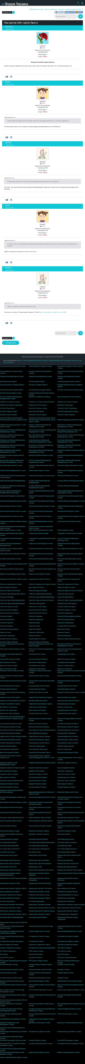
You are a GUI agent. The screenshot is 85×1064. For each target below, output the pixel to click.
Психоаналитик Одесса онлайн (68, 743)
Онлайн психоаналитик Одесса (10, 743)
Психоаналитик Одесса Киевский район (42, 730)
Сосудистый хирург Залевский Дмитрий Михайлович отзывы (42, 1010)
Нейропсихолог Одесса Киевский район (13, 736)
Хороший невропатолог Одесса (39, 686)
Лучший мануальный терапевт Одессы (42, 911)
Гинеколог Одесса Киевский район (69, 639)
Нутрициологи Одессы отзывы (10, 659)
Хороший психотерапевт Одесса (40, 752)
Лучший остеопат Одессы (8, 415)
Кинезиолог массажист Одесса (39, 831)
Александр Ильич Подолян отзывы (40, 366)
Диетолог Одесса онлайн (8, 669)
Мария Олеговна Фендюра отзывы (11, 718)
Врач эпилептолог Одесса (37, 710)
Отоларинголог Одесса (36, 941)
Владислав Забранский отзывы (68, 792)
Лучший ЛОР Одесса (35, 957)
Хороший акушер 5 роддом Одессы (11, 390)
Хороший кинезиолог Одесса (38, 839)
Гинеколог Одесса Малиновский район (41, 597)
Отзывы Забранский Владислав (68, 486)
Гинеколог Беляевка (64, 635)
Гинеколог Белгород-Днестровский (69, 616)
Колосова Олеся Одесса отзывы (10, 559)
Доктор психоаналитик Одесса (39, 727)
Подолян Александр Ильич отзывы (40, 376)
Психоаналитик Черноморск (9, 749)
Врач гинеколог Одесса (36, 587)
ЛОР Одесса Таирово (64, 948)
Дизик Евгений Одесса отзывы (39, 981)
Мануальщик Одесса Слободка (39, 860)
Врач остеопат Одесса (36, 411)
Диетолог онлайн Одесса (66, 665)
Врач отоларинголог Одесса (9, 945)
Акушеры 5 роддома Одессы (38, 385)
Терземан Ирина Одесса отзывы (11, 506)
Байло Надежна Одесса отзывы (10, 530)
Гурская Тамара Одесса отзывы (39, 931)
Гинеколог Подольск (6, 626)
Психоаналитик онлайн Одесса (39, 743)
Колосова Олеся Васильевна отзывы (41, 559)
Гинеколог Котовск (64, 629)
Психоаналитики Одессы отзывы (11, 723)
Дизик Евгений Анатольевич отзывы (70, 981)
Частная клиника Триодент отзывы (12, 969)
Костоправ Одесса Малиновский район (42, 842)
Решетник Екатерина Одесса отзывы (12, 649)
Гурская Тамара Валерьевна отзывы (70, 931)
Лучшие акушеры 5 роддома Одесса (12, 385)
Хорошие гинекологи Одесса (67, 603)
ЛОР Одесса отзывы (64, 951)
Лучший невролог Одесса (37, 689)
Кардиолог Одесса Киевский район (11, 790)
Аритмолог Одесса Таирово (67, 780)
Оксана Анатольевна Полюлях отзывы (13, 366)
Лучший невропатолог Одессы (10, 686)
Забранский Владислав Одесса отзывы (42, 506)
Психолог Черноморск (65, 749)
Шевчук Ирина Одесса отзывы (39, 676)
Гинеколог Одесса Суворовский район (70, 600)
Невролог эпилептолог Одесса (10, 697)
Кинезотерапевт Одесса (8, 826)
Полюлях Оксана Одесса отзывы (11, 393)
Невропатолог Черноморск (38, 707)
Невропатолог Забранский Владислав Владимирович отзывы (12, 431)
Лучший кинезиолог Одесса (9, 839)
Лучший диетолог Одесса (37, 654)
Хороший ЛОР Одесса (36, 954)
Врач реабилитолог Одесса (67, 888)
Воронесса (9, 27)
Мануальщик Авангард (65, 860)
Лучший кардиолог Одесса (66, 787)
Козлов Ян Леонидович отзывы (68, 1040)
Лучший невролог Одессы (8, 689)
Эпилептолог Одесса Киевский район (12, 717)
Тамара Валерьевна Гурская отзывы (41, 926)
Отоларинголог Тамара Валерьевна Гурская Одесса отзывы (12, 932)
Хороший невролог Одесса (66, 689)
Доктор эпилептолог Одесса (67, 697)
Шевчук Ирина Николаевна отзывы (69, 676)
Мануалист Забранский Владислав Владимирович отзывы (69, 446)
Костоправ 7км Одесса (7, 852)
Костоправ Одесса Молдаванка (39, 849)
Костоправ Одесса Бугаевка (9, 845)
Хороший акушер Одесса (8, 381)
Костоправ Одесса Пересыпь (38, 845)
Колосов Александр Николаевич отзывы (71, 990)
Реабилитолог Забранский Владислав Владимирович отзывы (12, 441)
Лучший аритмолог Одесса (38, 780)
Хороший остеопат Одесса (38, 415)
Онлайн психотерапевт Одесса (39, 740)
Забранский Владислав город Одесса (12, 496)
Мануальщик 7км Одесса (8, 867)
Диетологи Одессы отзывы (66, 659)
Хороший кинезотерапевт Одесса (40, 826)
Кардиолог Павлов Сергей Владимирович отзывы (8, 763)
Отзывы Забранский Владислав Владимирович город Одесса (10, 492)
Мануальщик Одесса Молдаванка (40, 863)
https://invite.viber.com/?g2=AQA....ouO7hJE (52, 312)
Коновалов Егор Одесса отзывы (39, 1031)
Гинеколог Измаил (6, 616)
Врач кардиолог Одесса (65, 784)
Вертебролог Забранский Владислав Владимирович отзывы (70, 426)
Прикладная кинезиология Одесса (11, 807)
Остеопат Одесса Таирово (66, 415)
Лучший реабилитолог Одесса (10, 898)
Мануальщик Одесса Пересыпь (10, 860)
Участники (61, 9)
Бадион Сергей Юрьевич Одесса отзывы (13, 1057)
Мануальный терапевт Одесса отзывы (42, 908)
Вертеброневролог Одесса (66, 704)
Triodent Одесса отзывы (65, 973)
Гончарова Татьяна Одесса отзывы (40, 1043)
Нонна (7, 82)
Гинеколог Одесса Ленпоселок (10, 590)
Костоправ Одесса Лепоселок (10, 849)
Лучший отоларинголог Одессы (10, 948)
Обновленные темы (36, 9)
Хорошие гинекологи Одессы (9, 613)
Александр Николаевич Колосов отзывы (13, 985)
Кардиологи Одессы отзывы (9, 784)
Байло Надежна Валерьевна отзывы (41, 530)
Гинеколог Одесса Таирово (9, 642)
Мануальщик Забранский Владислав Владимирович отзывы (41, 451)
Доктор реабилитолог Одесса (10, 892)
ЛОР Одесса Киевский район (67, 957)
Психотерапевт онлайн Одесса (68, 740)
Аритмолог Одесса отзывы (66, 774)
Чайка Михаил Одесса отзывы (68, 1014)
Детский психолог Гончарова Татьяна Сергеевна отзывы (12, 1044)
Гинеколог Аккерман (35, 616)
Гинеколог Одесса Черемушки (39, 642)
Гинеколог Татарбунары (66, 623)
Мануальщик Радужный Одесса (10, 870)
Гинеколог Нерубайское (65, 597)
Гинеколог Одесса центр (66, 594)
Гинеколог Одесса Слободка (38, 590)
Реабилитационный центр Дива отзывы (13, 420)
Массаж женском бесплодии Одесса (12, 569)
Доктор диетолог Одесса (8, 662)
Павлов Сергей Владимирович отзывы (13, 470)
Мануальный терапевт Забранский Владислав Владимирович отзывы (12, 461)
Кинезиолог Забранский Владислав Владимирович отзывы (11, 436)
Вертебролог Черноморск (8, 707)
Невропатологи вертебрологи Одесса (12, 700)
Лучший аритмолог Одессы (66, 777)
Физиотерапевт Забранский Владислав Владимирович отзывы (71, 436)
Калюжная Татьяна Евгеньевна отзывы (13, 501)
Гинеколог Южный (64, 632)
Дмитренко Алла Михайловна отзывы (70, 1023)
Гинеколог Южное (35, 635)
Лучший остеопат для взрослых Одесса (42, 418)
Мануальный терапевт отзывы (10, 908)
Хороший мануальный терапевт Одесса (13, 914)
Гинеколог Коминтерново (66, 619)
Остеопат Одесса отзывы (8, 411)
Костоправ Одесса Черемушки (68, 914)
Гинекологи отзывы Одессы (9, 629)
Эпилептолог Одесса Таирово (10, 713)
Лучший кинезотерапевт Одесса (68, 817)
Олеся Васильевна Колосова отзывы (41, 548)
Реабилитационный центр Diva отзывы (71, 420)
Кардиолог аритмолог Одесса (38, 768)
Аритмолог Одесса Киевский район (11, 780)
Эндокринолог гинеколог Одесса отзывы (13, 579)
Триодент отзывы (63, 969)
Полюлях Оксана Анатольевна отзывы (70, 390)
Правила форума (71, 9)
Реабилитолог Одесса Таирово (68, 402)
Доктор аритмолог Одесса (8, 771)
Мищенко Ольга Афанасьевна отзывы (12, 574)
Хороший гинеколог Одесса (38, 613)
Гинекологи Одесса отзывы (9, 607)
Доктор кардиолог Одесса (66, 768)
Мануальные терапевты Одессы (11, 911)
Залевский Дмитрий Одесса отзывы (69, 1009)
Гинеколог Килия (34, 626)
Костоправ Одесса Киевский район (11, 917)
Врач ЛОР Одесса (63, 954)
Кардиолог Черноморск (36, 771)
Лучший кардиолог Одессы (38, 787)
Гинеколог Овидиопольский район (40, 594)
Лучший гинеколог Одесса (37, 639)
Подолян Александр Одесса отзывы (12, 376)
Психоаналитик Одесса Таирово (68, 727)
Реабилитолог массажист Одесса (39, 898)
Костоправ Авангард (64, 845)
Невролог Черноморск (65, 707)
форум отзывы (22, 360)
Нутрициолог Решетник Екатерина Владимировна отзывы (69, 645)
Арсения (8, 142)
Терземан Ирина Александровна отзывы (71, 501)
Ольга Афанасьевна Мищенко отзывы (70, 548)
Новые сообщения (50, 9)
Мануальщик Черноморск (66, 901)
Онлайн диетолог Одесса (37, 665)
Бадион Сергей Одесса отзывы (39, 1052)
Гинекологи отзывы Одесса (38, 607)
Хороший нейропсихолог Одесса (68, 730)
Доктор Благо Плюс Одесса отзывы (69, 521)
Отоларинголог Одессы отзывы (68, 941)
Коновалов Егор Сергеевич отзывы (69, 1031)
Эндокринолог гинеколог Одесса (39, 579)
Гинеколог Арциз (34, 623)
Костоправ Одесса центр (66, 839)
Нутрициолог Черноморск (37, 669)
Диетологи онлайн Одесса (37, 662)
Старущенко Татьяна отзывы (38, 533)
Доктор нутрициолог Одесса (38, 659)
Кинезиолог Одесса (64, 834)
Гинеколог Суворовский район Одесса (12, 594)
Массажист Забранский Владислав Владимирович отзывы (69, 461)
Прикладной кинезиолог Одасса (10, 812)
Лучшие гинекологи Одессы (38, 610)
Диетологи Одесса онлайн (8, 665)
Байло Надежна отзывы (65, 530)
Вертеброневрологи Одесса (38, 700)
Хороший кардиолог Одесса (9, 787)
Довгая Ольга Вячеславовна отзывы (41, 455)
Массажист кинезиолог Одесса (39, 834)
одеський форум (54, 360)
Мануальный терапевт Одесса (68, 911)
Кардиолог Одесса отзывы (37, 784)
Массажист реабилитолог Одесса (40, 397)
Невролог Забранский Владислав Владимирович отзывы (40, 426)
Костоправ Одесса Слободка (67, 842)
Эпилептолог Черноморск (8, 710)
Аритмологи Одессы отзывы (38, 774)
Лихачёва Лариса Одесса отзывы (11, 465)
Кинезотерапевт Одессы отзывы (40, 817)
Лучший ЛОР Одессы (7, 957)
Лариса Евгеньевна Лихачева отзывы (13, 554)
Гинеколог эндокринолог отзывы (11, 584)
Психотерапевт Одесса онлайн (10, 740)
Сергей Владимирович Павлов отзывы (42, 757)
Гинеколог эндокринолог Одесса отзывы (42, 584)
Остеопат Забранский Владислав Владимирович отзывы (11, 397)
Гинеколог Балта (5, 632)
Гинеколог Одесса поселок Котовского (70, 590)
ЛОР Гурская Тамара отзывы (38, 961)
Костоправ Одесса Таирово (38, 917)
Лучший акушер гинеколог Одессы (69, 381)
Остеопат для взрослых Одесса (68, 411)
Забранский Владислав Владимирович (13, 481)
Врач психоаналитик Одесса (38, 723)
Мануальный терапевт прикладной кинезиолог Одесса (41, 803)
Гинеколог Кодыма (35, 629)
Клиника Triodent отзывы (8, 973)
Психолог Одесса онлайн (66, 746)
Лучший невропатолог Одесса (68, 686)
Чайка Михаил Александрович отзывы (13, 1019)
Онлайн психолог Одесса (8, 746)
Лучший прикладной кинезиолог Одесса (42, 797)
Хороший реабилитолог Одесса (68, 895)
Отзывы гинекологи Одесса (67, 607)
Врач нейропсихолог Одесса (38, 733)
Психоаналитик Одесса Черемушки (11, 730)
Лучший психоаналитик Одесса (68, 723)
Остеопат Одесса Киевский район (11, 418)
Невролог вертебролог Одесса (10, 704)
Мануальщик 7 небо (35, 867)
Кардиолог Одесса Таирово (9, 774)
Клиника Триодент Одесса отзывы (40, 969)
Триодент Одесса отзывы (66, 964)
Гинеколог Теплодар (6, 597)
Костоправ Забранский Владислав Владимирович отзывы (69, 441)
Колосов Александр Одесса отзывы (40, 990)
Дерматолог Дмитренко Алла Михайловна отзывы (9, 1023)
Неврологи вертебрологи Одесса (69, 700)
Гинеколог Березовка (7, 619)
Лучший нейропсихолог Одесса (68, 736)
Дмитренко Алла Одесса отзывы (39, 1023)
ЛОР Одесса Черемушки (8, 951)
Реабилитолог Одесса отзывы (10, 402)
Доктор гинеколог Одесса (8, 587)
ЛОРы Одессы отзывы (36, 951)
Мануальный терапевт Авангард (40, 883)
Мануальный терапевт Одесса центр (70, 870)
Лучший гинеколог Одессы (9, 639)
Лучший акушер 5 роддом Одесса (40, 390)
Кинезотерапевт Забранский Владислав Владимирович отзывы (42, 431)
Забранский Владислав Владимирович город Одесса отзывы (70, 492)
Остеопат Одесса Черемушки (67, 408)
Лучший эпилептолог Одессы (38, 713)
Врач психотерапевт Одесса (9, 752)
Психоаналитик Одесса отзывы (10, 727)
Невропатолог (5, 757)
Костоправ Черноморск (36, 901)
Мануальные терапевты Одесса (39, 914)
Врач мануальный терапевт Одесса (69, 908)
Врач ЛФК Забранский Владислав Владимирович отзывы (40, 436)
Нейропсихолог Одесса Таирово (39, 736)
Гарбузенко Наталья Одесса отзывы (41, 543)
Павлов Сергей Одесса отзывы (39, 470)
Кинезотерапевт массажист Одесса (40, 821)
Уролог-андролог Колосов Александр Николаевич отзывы (12, 991)
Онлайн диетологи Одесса (66, 662)
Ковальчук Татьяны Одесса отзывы (12, 670)
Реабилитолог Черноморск (38, 405)
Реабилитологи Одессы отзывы (39, 892)
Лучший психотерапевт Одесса (68, 752)
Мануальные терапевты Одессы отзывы (71, 904)
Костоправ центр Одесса (8, 842)
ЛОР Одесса (4, 954)
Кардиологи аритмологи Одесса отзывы (42, 763)
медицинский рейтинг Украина (38, 360)
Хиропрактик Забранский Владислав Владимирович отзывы (41, 446)
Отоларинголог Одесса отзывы (39, 936)
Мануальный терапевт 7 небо (10, 883)
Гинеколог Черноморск (7, 635)
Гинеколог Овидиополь (65, 613)
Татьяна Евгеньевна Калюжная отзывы (13, 681)
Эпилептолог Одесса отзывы (38, 692)
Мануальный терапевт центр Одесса (41, 870)
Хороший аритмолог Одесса (38, 777)
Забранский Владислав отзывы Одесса (42, 475)
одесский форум (65, 360)
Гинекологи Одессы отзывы (67, 610)
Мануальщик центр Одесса (9, 855)
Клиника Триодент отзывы (9, 964)
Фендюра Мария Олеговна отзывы (11, 516)
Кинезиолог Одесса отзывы (67, 831)
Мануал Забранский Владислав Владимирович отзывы (10, 451)
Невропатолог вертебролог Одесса (40, 704)
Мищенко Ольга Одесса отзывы (39, 574)
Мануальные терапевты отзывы (40, 904)
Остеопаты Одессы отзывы (38, 408)
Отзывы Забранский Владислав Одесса (71, 481)
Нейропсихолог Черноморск (67, 733)
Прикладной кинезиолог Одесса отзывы (13, 802)
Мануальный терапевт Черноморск (12, 904)
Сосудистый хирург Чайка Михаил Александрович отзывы (11, 1010)
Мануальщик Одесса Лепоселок (68, 863)
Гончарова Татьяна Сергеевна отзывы (71, 1043)
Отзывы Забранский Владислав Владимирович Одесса (39, 487)
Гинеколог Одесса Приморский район (12, 600)
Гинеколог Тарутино (6, 623)
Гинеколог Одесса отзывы (66, 587)
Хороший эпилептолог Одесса (67, 710)
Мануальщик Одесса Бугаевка (10, 863)
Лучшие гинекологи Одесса (9, 610)
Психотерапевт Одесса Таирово (39, 756)
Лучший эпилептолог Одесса (67, 713)
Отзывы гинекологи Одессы (67, 626)
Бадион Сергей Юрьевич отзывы (69, 1052)
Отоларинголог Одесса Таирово (68, 936)
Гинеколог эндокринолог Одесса (68, 584)
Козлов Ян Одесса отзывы (37, 1040)
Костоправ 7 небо (35, 852)
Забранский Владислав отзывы (68, 475)
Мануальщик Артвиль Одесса (67, 867)
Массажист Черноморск (65, 405)
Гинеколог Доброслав (36, 619)
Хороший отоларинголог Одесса (39, 945)
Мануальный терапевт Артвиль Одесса (13, 888)
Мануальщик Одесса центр (38, 855)
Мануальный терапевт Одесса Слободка (71, 873)
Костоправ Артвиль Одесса (67, 852)
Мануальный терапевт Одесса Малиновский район (10, 874)
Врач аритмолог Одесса (8, 777)
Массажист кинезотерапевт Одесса (12, 817)
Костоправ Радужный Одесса (67, 849)
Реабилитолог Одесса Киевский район (41, 402)
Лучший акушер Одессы (37, 381)
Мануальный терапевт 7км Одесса (40, 888)
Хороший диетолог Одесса (66, 654)
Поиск (80, 9)
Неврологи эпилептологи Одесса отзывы (71, 692)
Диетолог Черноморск (65, 669)
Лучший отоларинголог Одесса (68, 945)
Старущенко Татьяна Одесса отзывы (70, 533)
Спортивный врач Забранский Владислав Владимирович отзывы (40, 441)
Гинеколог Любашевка (36, 632)
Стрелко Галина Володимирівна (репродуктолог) (68, 539)
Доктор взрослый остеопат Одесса (69, 397)
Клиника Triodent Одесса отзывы (40, 978)
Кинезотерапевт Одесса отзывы (11, 821)
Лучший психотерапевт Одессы (10, 756)
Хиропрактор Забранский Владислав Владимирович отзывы (12, 446)
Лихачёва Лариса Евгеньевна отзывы (70, 465)
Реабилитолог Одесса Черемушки (11, 405)
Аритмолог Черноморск (65, 771)
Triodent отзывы (63, 978)
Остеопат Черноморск (7, 408)
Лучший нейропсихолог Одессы (10, 733)
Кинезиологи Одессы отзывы (9, 831)
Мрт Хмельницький (6, 792)
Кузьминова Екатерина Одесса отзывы (13, 511)
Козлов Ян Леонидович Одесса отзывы (13, 1040)
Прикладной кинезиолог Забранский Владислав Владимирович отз (70, 431)
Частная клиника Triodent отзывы (11, 978)
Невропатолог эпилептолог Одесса (40, 697)
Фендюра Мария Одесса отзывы (68, 511)
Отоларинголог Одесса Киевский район (42, 948)
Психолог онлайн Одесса (37, 746)
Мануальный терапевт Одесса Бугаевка (13, 878)
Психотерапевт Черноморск (38, 749)
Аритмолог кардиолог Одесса (67, 763)
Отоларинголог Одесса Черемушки (11, 941)
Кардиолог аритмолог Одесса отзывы (12, 768)
